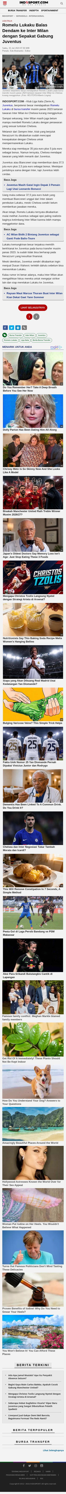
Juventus (7, 105)
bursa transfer (22, 109)
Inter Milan (29, 335)
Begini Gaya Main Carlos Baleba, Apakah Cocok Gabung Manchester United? (33, 1386)
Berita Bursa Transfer (41, 340)
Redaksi (37, 1471)
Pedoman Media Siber (15, 1475)
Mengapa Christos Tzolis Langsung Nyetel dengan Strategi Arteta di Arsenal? (34, 1395)
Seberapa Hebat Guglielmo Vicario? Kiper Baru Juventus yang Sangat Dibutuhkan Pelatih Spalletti (32, 1406)
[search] (61, 3)
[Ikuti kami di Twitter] (29, 1466)
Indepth (34, 10)
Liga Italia (25, 340)
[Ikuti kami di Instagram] (35, 1466)
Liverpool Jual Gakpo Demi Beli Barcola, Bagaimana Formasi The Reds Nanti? (29, 1417)
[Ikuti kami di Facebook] (23, 1466)
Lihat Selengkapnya (53, 1450)
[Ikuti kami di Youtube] (41, 1466)
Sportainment (49, 10)
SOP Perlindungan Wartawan (43, 1475)
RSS (41, 1478)
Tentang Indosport (20, 1471)
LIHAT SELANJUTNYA (33, 307)
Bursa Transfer (17, 10)
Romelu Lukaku (10, 340)
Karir (48, 1471)
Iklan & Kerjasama (27, 1478)
